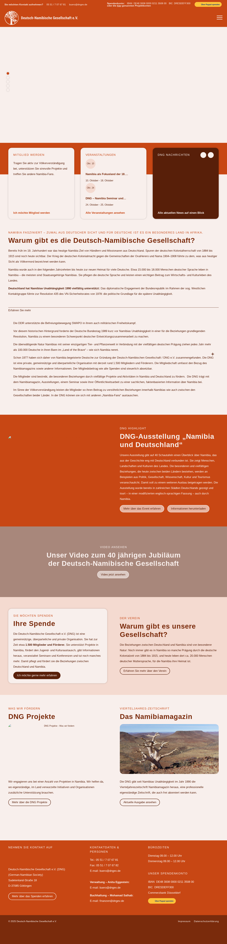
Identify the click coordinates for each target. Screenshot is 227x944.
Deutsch (203, 17)
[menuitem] (57, 4)
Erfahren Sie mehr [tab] (19, 310)
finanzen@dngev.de (112, 900)
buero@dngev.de (78, 4)
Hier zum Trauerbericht (39, 110)
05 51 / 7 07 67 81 (56, 4)
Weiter (211, 155)
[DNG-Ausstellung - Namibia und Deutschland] (57, 470)
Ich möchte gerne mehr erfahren (37, 675)
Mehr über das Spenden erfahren (32, 896)
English (193, 17)
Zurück (203, 155)
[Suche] (211, 18)
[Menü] (219, 18)
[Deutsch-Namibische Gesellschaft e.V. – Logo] (41, 17)
